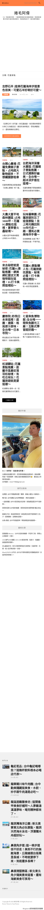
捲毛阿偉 (22, 13)
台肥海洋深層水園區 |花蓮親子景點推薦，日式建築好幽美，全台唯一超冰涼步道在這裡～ (32, 173)
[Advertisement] (22, 48)
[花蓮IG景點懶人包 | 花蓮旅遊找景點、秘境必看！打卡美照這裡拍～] (32, 254)
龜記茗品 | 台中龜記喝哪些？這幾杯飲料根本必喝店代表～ (26, 770)
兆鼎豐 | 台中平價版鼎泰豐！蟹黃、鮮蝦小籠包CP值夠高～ (21, 494)
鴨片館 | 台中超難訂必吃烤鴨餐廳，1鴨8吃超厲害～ (19, 498)
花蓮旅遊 (4, 210)
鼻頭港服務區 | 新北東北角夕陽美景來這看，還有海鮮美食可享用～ (26, 875)
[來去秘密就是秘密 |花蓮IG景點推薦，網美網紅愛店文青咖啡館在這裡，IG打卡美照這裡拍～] (11, 254)
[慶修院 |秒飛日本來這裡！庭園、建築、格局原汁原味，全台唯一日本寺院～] (11, 305)
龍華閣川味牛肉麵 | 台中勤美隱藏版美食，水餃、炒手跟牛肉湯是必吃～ (26, 788)
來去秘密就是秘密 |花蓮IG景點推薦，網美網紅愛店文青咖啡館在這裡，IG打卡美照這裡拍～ (11, 275)
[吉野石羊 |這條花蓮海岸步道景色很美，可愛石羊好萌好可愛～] (22, 109)
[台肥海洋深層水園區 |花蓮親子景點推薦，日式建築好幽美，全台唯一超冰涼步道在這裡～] (32, 152)
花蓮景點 (5, 94)
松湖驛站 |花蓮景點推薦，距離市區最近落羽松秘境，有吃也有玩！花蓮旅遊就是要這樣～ (11, 374)
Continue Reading (11, 136)
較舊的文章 (10, 400)
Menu (6, 3)
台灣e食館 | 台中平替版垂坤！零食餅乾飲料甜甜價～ (19, 520)
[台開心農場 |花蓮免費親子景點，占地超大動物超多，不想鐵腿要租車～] (11, 152)
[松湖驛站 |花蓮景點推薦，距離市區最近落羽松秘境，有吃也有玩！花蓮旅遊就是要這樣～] (11, 352)
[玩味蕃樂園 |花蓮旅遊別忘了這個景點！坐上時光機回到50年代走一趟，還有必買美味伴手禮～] (32, 202)
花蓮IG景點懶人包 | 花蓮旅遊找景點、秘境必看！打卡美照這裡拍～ (32, 272)
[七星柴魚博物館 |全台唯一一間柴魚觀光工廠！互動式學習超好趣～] (32, 305)
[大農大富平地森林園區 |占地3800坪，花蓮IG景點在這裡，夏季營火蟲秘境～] (11, 202)
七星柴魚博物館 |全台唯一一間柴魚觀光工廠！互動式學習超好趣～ (32, 323)
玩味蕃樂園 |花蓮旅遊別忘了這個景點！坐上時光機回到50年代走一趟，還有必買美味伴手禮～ (32, 224)
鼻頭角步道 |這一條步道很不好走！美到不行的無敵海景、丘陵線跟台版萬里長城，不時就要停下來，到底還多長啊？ (26, 853)
